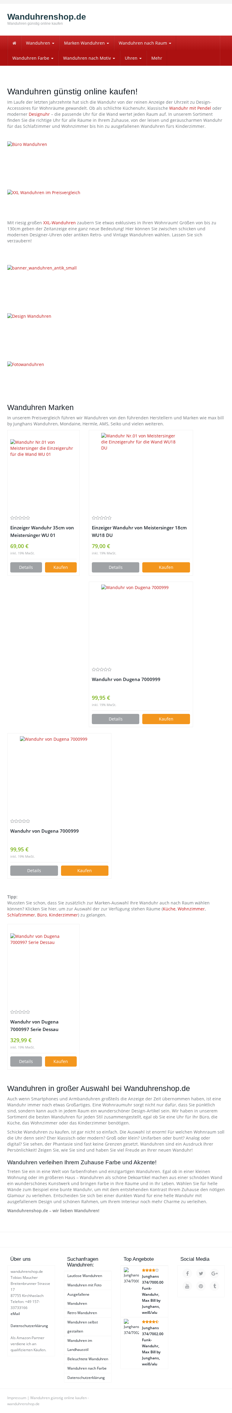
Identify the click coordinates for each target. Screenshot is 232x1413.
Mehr (156, 58)
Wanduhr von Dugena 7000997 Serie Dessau (34, 1026)
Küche (169, 909)
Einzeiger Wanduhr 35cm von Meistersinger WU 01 (42, 531)
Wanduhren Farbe (31, 58)
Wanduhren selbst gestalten (82, 1327)
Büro (42, 915)
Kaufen (60, 567)
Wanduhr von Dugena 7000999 (126, 679)
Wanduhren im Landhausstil (79, 1345)
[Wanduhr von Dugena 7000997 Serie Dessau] (43, 966)
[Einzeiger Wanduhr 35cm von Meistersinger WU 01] (43, 472)
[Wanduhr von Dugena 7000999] (141, 624)
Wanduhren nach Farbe (87, 1368)
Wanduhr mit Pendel (190, 108)
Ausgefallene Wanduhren (78, 1299)
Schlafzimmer (21, 915)
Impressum (16, 1397)
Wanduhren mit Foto (84, 1285)
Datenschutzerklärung (29, 1325)
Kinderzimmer (63, 915)
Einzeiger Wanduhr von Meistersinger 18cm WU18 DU (139, 531)
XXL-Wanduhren (59, 223)
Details (26, 567)
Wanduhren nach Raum (143, 43)
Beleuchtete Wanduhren (87, 1358)
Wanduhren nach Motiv (87, 58)
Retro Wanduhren (82, 1312)
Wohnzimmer (191, 909)
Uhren (132, 58)
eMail (15, 1313)
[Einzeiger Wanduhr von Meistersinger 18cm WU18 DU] (141, 472)
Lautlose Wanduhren (84, 1275)
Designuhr (39, 114)
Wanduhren (38, 43)
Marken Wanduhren (85, 43)
